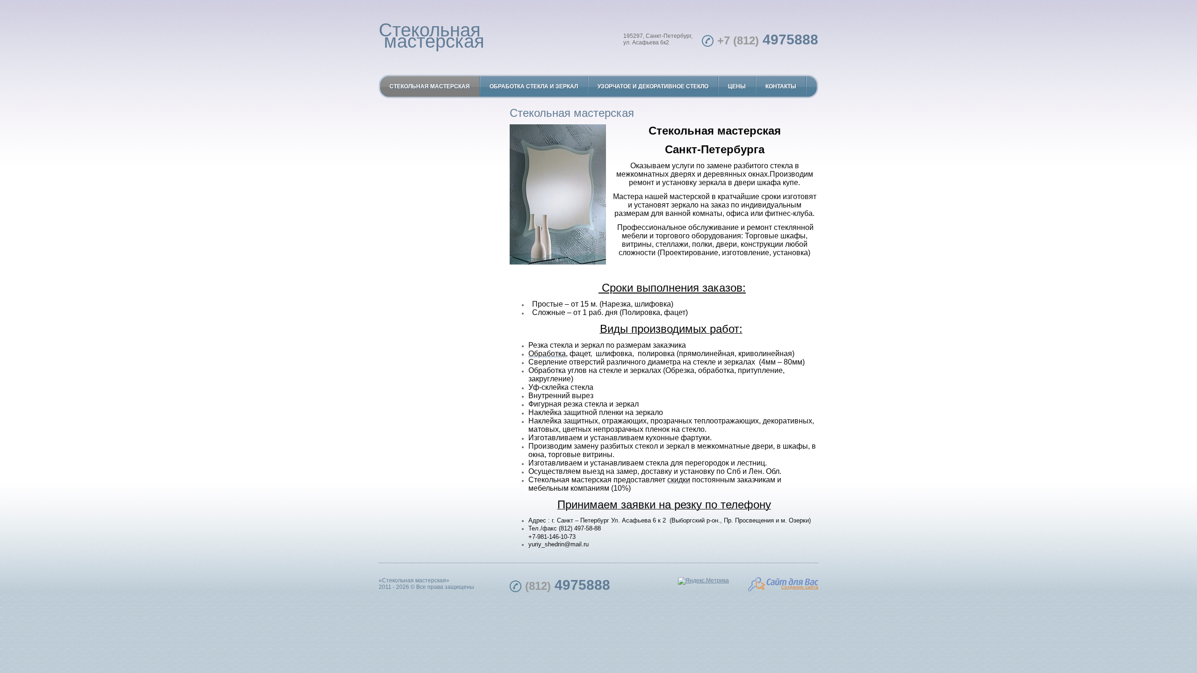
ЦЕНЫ (737, 86)
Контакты (780, 86)
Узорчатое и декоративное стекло (653, 86)
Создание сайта (799, 586)
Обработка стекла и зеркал (534, 86)
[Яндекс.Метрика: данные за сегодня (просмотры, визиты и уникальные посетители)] (703, 581)
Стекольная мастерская (431, 35)
